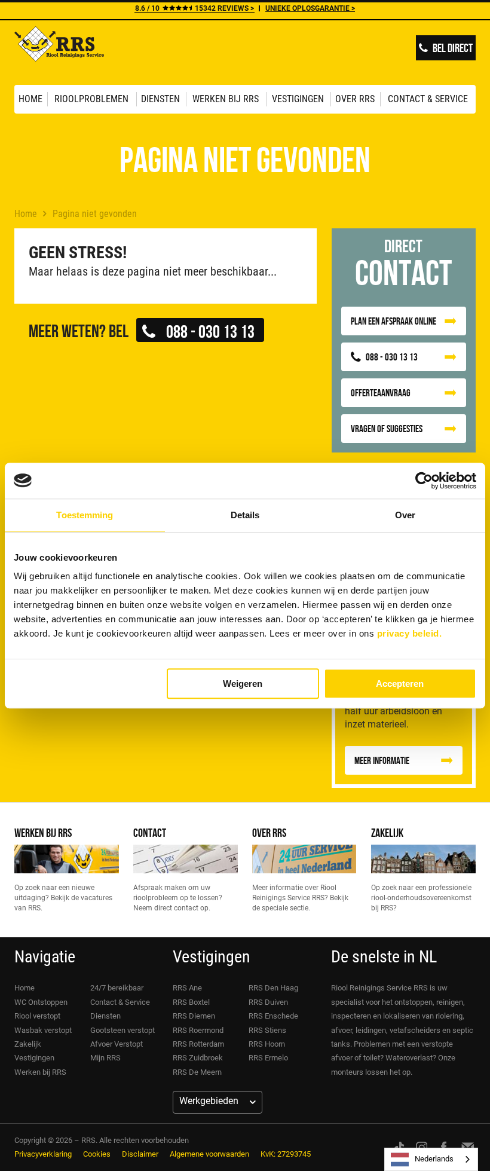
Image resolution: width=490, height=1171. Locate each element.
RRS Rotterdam (198, 1043)
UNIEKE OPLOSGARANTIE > (310, 8)
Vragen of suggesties (386, 428)
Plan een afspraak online (393, 321)
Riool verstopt (37, 1015)
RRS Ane (187, 987)
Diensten (160, 99)
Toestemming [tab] (84, 515)
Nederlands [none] (434, 1158)
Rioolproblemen (91, 99)
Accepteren (400, 683)
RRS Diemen (194, 1015)
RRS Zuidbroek (198, 1057)
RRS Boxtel (191, 1002)
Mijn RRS (105, 1057)
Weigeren (242, 683)
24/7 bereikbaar (116, 987)
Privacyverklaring (43, 1153)
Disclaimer (140, 1153)
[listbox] (431, 1159)
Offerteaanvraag (381, 392)
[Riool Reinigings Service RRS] (59, 52)
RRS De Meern (197, 1072)
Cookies (97, 1153)
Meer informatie (381, 760)
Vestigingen (298, 99)
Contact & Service (428, 99)
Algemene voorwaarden (209, 1153)
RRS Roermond (198, 1030)
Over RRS (355, 99)
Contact (149, 832)
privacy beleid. (409, 633)
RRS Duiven (268, 1002)
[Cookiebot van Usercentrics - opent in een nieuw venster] (424, 481)
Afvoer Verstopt (116, 1043)
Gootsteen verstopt (122, 1030)
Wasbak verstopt (43, 1030)
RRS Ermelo (268, 1057)
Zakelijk (387, 832)
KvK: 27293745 (286, 1153)
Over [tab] (405, 515)
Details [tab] (245, 515)
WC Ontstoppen (41, 1002)
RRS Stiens (267, 1030)
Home (30, 99)
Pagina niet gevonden (95, 213)
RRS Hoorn (267, 1043)
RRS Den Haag (273, 987)
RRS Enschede (273, 1015)
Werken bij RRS (225, 99)
